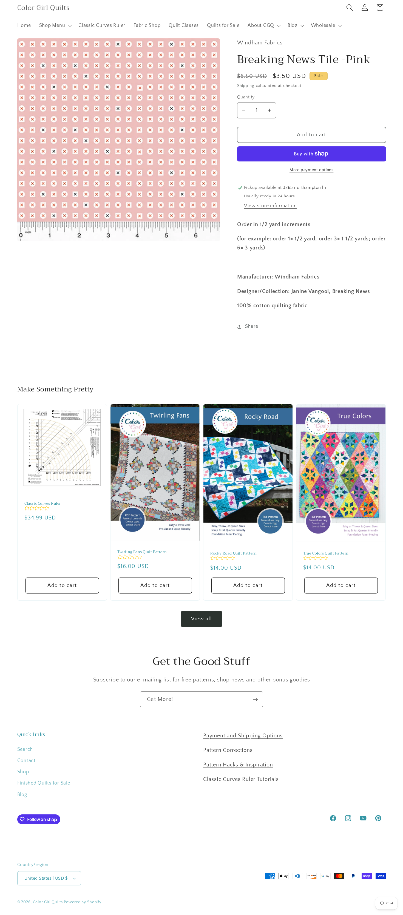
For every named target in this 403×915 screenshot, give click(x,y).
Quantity (246, 97)
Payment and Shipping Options (243, 736)
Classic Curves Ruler (42, 503)
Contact (26, 760)
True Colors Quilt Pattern (326, 553)
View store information (270, 206)
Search (25, 749)
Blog (22, 794)
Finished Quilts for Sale (43, 783)
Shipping (245, 85)
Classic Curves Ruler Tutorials (241, 779)
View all (201, 619)
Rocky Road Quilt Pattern (233, 554)
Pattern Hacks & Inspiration (238, 765)
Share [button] (251, 326)
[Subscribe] (255, 699)
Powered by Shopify (82, 902)
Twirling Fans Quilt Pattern (142, 552)
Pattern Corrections (227, 750)
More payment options (312, 169)
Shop (23, 772)
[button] (55, 26)
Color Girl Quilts (48, 902)
